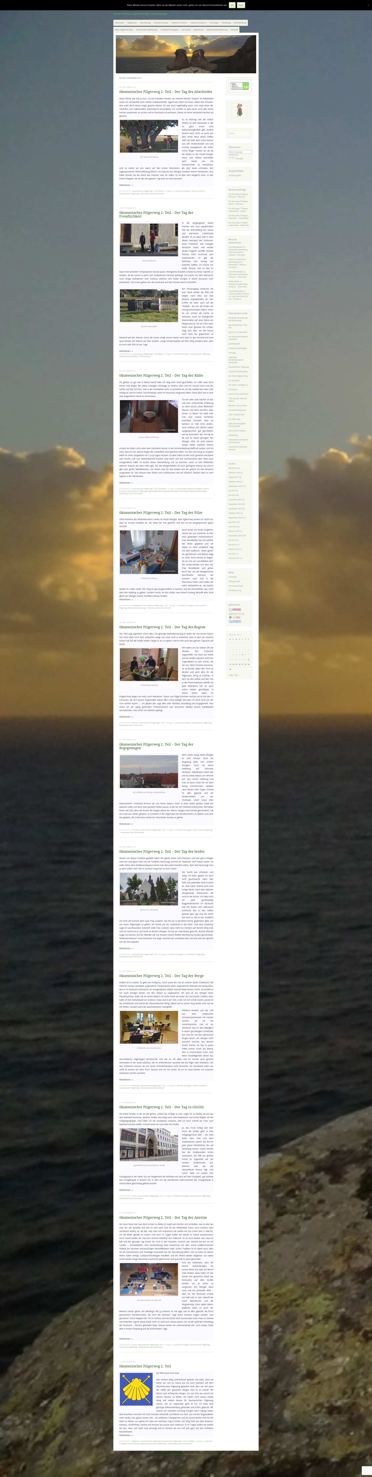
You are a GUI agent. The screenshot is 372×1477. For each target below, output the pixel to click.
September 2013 (235, 517)
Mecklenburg (240, 22)
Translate (239, 158)
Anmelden (233, 577)
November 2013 (235, 508)
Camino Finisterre (198, 22)
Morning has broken (191, 934)
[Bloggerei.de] (235, 610)
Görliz (134, 1196)
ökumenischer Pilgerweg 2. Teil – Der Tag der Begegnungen (156, 746)
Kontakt (234, 29)
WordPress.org (235, 590)
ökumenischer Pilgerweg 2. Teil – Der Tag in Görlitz (161, 1107)
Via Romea (233, 389)
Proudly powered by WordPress (169, 1454)
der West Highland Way (238, 376)
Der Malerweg (234, 419)
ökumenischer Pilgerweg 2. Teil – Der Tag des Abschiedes (165, 92)
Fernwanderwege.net (237, 410)
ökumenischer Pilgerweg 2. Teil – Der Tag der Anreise (163, 1218)
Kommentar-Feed (236, 586)
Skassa (160, 354)
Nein (241, 5)
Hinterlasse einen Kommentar (152, 193)
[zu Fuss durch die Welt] (186, 54)
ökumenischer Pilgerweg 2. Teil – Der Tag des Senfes (161, 852)
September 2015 (235, 486)
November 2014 (235, 499)
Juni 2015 (232, 495)
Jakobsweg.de (234, 343)
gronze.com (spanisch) (238, 332)
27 (242, 664)
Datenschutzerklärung (217, 29)
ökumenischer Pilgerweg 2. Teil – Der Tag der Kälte (161, 375)
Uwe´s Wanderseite (236, 414)
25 (236, 664)
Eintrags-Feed (234, 581)
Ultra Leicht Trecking (237, 430)
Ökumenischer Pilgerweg (239, 367)
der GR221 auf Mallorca (238, 385)
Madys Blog (233, 435)
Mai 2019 (232, 468)
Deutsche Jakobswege (238, 348)
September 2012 (235, 535)
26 (239, 664)
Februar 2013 (234, 531)
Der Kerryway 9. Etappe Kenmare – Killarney (238, 195)
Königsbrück (137, 605)
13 (242, 654)
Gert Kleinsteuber (236, 247)
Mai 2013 (232, 522)
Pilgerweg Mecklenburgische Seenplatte (163, 491)
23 (230, 664)
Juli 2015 (232, 490)
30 (230, 669)
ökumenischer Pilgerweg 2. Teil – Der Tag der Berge (161, 976)
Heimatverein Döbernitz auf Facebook (238, 441)
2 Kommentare (145, 356)
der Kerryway (234, 380)
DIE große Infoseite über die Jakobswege (238, 319)
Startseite (119, 22)
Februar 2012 (234, 549)
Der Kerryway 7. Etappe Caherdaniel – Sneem (238, 209)
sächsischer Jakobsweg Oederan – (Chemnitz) (238, 275)
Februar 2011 (234, 558)
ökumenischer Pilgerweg (129, 193)
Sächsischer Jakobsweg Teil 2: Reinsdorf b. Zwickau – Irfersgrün (238, 252)
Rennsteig (226, 22)
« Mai (231, 675)
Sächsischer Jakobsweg (128, 356)
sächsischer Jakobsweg (146, 29)
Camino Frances (161, 22)
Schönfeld (162, 489)
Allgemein (132, 22)
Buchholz (136, 1085)
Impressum (199, 29)
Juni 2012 (232, 540)
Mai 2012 (232, 544)
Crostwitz (136, 830)
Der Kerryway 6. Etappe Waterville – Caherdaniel (238, 216)
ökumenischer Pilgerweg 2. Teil (144, 191)
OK (232, 5)
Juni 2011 (232, 553)
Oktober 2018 (234, 472)
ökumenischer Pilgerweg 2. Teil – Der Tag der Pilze (160, 513)
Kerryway (186, 29)
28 (245, 664)
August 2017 (234, 477)
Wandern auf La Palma (238, 405)
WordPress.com (208, 1454)
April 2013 (233, 526)
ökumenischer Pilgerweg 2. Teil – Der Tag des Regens (162, 627)
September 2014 (235, 504)
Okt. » (236, 675)
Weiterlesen (126, 185)
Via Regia (214, 22)
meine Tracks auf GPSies (238, 394)
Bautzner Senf (189, 861)
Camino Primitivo (179, 22)
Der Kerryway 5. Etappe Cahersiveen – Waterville (239, 223)
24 (233, 664)
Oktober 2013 (234, 513)
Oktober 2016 (234, 481)
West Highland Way (124, 29)
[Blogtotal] (235, 618)
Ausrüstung (145, 22)
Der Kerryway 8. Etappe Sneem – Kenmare (238, 202)
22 (248, 659)
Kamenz (135, 723)
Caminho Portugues (169, 29)
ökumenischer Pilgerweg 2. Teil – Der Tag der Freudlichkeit (156, 214)
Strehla (160, 191)
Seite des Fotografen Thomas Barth (237, 424)
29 (248, 664)
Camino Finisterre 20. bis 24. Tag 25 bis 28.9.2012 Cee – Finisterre (239, 296)
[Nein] (368, 5)
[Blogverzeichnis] (237, 614)
